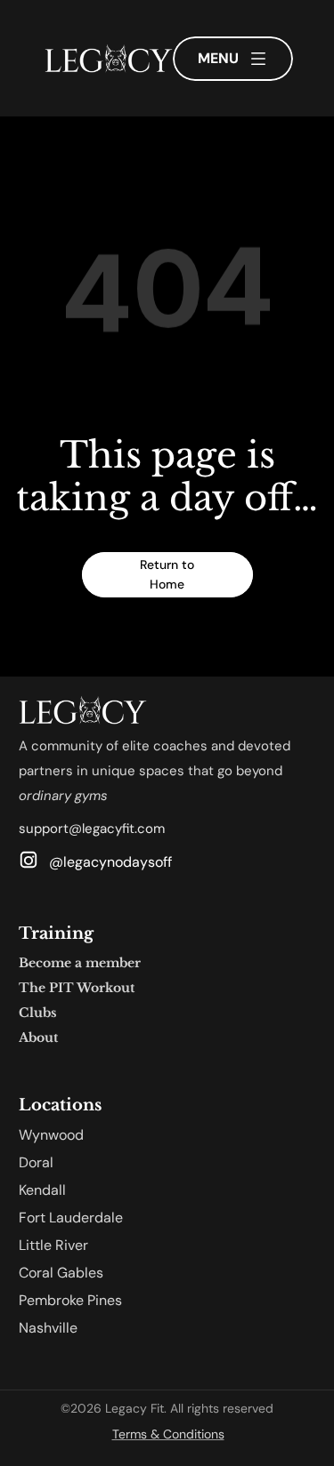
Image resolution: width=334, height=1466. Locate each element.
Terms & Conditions (168, 1434)
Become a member (80, 963)
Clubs (38, 1013)
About (38, 1037)
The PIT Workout (76, 988)
